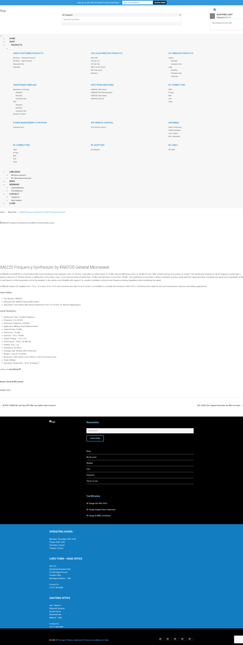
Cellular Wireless (174, 130)
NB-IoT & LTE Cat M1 (98, 67)
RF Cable (171, 150)
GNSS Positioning (174, 127)
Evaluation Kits (18, 64)
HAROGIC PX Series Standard (101, 92)
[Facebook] (52, 437)
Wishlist (89, 463)
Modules (174, 61)
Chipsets (19, 92)
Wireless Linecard (18, 175)
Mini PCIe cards (96, 70)
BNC (170, 96)
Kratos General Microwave (11, 382)
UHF (170, 99)
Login (12, 203)
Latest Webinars (17, 188)
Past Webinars (17, 191)
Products (16, 45)
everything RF (15, 369)
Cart (88, 469)
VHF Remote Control (98, 127)
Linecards (14, 172)
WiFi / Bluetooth (174, 136)
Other (170, 102)
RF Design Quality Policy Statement (100, 509)
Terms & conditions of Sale (96, 640)
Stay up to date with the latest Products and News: (98, 3)
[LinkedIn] (63, 437)
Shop (88, 451)
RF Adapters (95, 150)
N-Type (171, 92)
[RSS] (68, 437)
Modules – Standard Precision (24, 58)
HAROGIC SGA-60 (97, 99)
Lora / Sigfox (173, 133)
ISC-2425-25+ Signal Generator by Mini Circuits (220, 405)
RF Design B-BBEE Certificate (98, 516)
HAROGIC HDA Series (99, 96)
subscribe (95, 438)
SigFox (171, 58)
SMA (170, 89)
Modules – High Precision (22, 61)
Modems (94, 73)
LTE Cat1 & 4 (95, 61)
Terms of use (92, 481)
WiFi (14, 102)
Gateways (174, 76)
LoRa (170, 67)
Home (2, 212)
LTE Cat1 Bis (95, 64)
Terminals (16, 67)
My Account (91, 457)
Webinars (14, 184)
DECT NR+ (94, 58)
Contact (14, 194)
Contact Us (15, 197)
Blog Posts (12, 212)
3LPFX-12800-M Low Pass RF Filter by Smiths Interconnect (28, 405)
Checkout (90, 475)
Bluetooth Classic (19, 114)
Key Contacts (16, 200)
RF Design (60, 640)
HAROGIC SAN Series (98, 89)
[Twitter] (57, 437)
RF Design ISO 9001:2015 (97, 503)
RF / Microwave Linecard (21, 178)
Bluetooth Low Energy (21, 89)
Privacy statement (75, 640)
